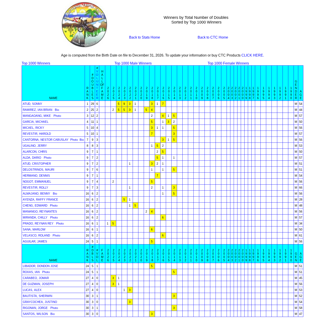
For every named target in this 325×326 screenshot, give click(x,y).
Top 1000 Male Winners (133, 63)
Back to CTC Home (213, 37)
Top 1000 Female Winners (228, 63)
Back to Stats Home (144, 37)
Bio (57, 109)
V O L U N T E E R (97, 85)
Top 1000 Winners (36, 63)
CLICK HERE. (252, 55)
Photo (57, 115)
